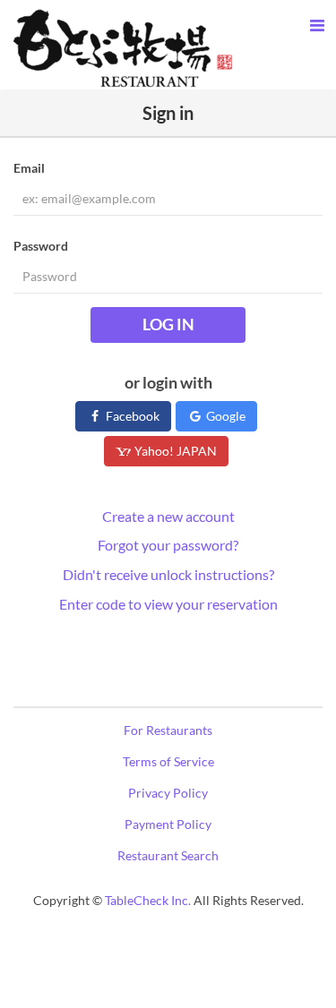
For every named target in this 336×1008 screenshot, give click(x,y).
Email (29, 167)
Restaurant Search (168, 855)
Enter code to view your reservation (168, 603)
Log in (168, 324)
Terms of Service (168, 761)
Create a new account (168, 516)
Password (40, 245)
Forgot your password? (168, 544)
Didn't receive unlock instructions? (168, 574)
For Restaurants (168, 730)
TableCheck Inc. (148, 900)
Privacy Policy (168, 792)
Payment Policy (168, 824)
